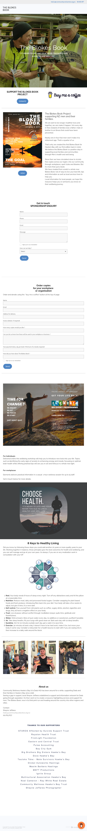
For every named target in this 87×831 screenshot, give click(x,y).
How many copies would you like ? (14, 327)
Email (21, 225)
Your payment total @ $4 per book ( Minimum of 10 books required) (24, 346)
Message (22, 232)
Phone (22, 218)
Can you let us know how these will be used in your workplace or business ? (27, 334)
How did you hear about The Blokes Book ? (16, 353)
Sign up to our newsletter (29, 244)
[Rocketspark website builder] (75, 827)
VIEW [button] (22, 173)
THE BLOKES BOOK (9, 9)
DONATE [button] (22, 101)
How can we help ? (26, 248)
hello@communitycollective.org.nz (63, 2)
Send (24, 258)
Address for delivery (9, 314)
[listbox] (43, 251)
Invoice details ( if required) (11, 320)
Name (22, 211)
